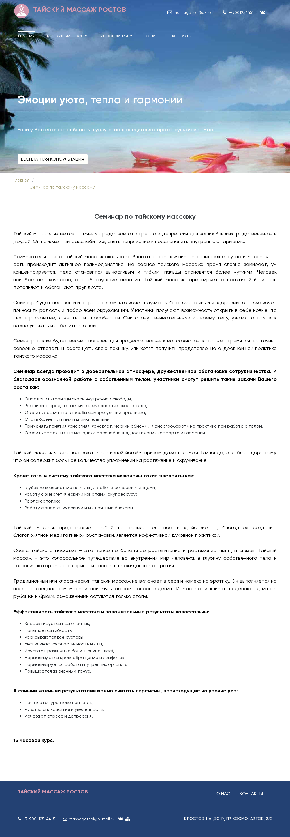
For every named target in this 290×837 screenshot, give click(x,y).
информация (115, 36)
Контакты (182, 36)
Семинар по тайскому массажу (62, 187)
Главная (26, 36)
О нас (152, 36)
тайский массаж (65, 36)
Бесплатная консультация (52, 159)
